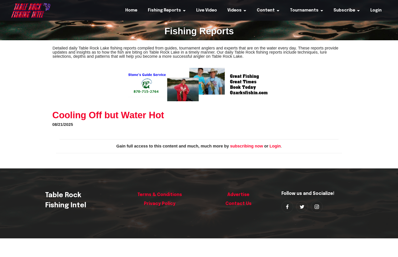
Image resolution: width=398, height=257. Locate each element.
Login (275, 146)
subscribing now (246, 146)
